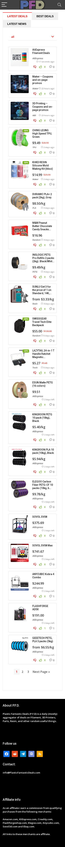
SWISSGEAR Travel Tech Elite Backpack (41, 322)
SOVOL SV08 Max (42, 545)
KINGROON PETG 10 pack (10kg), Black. (42, 417)
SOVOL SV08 (39, 516)
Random (36, 239)
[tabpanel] (32, 359)
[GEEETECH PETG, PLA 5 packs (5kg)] (20, 645)
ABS (34, 115)
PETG (34, 271)
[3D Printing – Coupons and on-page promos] (20, 111)
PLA (34, 207)
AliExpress (37, 58)
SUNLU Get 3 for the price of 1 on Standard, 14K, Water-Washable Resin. (42, 293)
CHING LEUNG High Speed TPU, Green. (42, 133)
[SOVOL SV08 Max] (20, 553)
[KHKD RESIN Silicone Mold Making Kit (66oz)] (20, 170)
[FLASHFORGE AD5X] (20, 613)
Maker (35, 88)
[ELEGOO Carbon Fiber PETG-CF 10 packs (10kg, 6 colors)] (20, 489)
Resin (34, 303)
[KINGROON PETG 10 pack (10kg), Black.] (20, 422)
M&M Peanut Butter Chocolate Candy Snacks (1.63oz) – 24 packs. (42, 229)
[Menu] (4, 5)
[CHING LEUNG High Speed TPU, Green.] (20, 138)
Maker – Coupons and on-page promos (42, 80)
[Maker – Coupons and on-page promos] (20, 84)
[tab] (17, 16)
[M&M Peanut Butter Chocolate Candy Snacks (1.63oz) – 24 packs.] (20, 230)
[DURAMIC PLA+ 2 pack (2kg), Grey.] (20, 202)
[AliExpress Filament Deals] (20, 57)
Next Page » (41, 672)
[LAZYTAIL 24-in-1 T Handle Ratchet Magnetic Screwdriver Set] (20, 358)
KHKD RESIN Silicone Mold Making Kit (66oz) (42, 165)
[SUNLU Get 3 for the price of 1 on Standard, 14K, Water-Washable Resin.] (20, 294)
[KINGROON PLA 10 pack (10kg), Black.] (20, 457)
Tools (34, 367)
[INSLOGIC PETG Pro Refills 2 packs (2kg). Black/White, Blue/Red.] (20, 262)
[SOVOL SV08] (20, 524)
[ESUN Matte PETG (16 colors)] (20, 390)
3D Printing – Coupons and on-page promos (42, 106)
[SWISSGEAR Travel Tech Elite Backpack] (20, 326)
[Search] (59, 5)
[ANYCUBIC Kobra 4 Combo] (20, 581)
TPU (34, 147)
